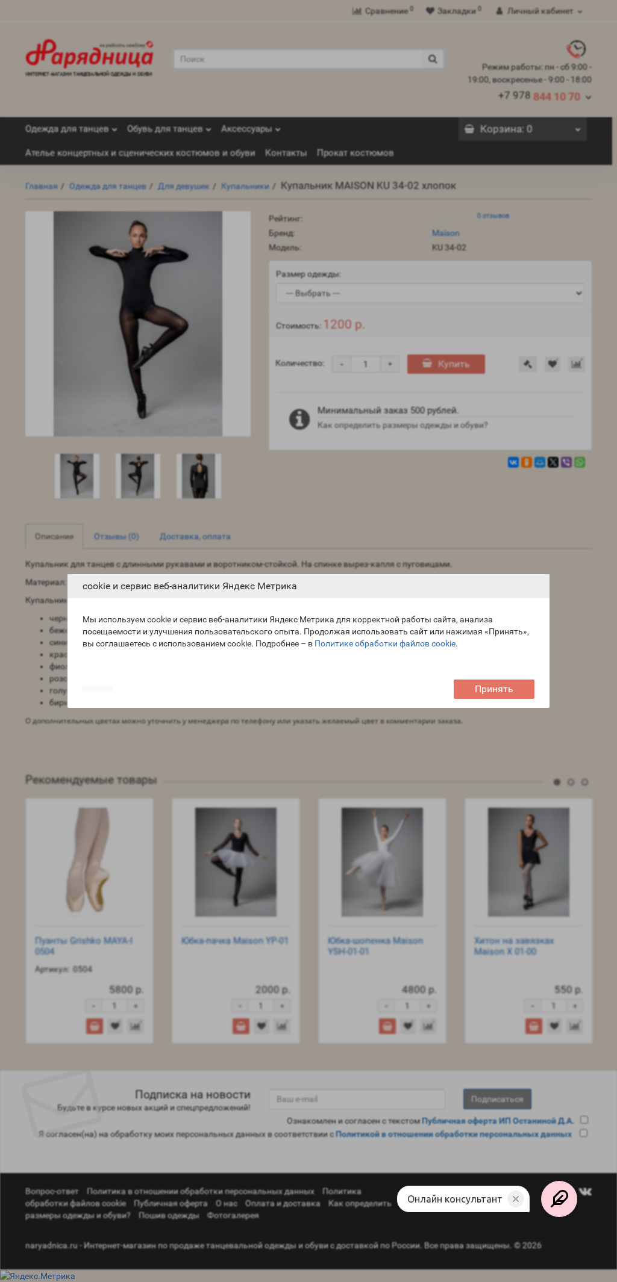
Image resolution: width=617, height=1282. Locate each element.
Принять (494, 689)
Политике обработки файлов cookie (385, 643)
